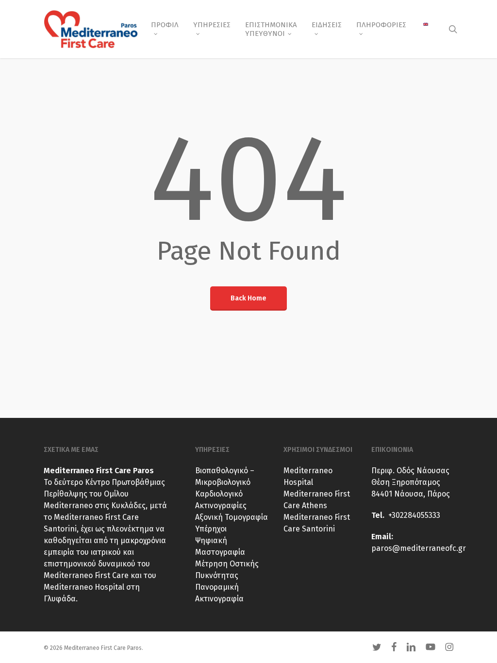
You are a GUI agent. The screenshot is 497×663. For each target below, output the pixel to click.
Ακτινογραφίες (221, 505)
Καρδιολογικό (219, 493)
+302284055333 (414, 515)
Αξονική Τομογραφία (231, 517)
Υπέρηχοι (211, 528)
